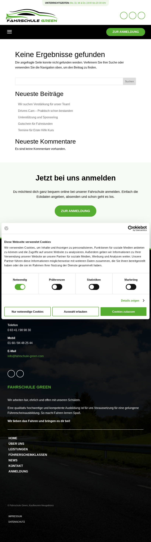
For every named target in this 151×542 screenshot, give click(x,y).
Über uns (16, 444)
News (12, 460)
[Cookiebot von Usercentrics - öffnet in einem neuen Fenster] (131, 228)
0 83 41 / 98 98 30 (19, 330)
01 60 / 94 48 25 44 (20, 343)
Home (12, 438)
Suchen (129, 81)
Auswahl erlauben (75, 311)
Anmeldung (18, 471)
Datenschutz (16, 522)
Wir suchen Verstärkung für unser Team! (44, 104)
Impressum (15, 516)
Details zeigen (130, 300)
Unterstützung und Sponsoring (38, 117)
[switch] (57, 287)
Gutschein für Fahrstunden (35, 123)
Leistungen (18, 449)
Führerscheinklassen (27, 455)
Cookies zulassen (123, 311)
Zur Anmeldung (126, 31)
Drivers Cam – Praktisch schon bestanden (45, 110)
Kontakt (15, 466)
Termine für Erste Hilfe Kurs (36, 130)
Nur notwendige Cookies (27, 311)
